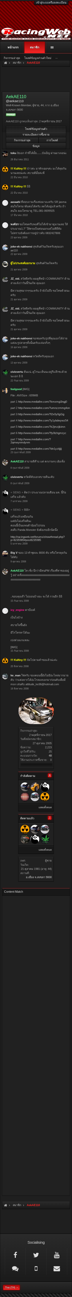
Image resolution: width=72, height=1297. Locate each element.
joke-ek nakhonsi (21, 246)
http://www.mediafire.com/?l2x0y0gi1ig (41, 414)
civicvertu (17, 371)
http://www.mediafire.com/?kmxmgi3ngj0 (42, 401)
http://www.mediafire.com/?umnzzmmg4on (44, 407)
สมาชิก (34, 47)
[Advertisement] (36, 1044)
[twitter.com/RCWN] (36, 1254)
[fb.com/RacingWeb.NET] (15, 1254)
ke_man (15, 675)
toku (13, 153)
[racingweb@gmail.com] (57, 1268)
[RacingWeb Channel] (57, 1254)
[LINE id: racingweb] (15, 1268)
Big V (14, 552)
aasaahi (15, 201)
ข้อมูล (36, 146)
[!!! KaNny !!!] (44, 796)
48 (50, 755)
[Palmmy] (25, 839)
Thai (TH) (10, 1287)
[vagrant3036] (25, 796)
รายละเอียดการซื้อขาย (36, 134)
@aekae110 (15, 101)
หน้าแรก (13, 47)
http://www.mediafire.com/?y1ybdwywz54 (43, 420)
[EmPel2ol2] (25, 786)
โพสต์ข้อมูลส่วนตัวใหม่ (37, 58)
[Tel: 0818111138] (36, 1268)
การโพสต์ (52, 140)
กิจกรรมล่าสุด (22, 140)
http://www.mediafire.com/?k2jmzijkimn (41, 426)
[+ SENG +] (44, 786)
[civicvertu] (44, 839)
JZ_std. (15, 278)
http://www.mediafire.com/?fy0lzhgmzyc (42, 433)
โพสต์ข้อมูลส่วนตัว (36, 128)
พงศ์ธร (15, 224)
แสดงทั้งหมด (45, 807)
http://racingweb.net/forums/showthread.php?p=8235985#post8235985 (38, 538)
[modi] (35, 786)
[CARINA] (35, 796)
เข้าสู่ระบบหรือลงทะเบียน (51, 2)
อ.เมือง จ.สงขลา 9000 (39, 877)
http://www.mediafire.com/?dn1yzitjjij (40, 448)
